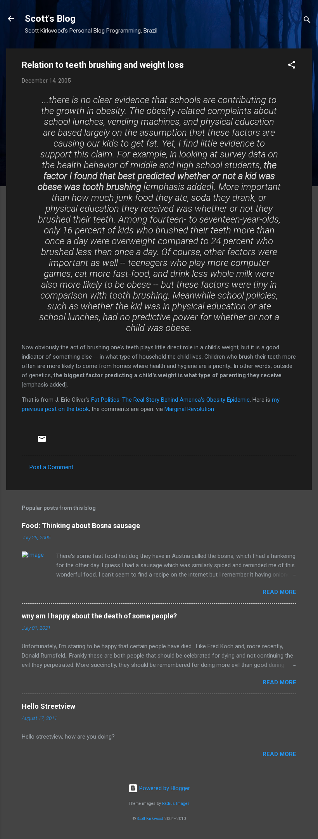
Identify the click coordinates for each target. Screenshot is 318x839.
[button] (291, 66)
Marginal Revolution (189, 409)
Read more (279, 592)
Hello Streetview (48, 706)
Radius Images (176, 803)
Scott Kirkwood (150, 818)
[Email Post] (42, 441)
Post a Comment (51, 467)
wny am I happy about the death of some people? (99, 616)
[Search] (307, 21)
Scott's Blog (50, 18)
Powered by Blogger (164, 788)
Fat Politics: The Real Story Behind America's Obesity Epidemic (170, 399)
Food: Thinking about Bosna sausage (81, 525)
